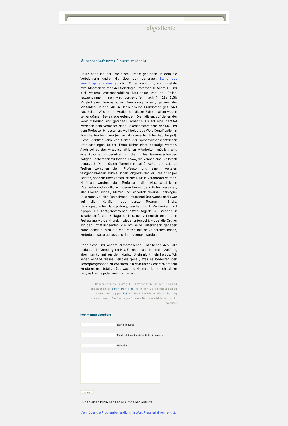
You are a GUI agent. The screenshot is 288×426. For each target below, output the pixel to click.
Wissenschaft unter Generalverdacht (113, 61)
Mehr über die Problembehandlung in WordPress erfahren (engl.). (128, 412)
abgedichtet (162, 27)
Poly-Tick (127, 288)
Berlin (115, 288)
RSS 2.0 (128, 293)
